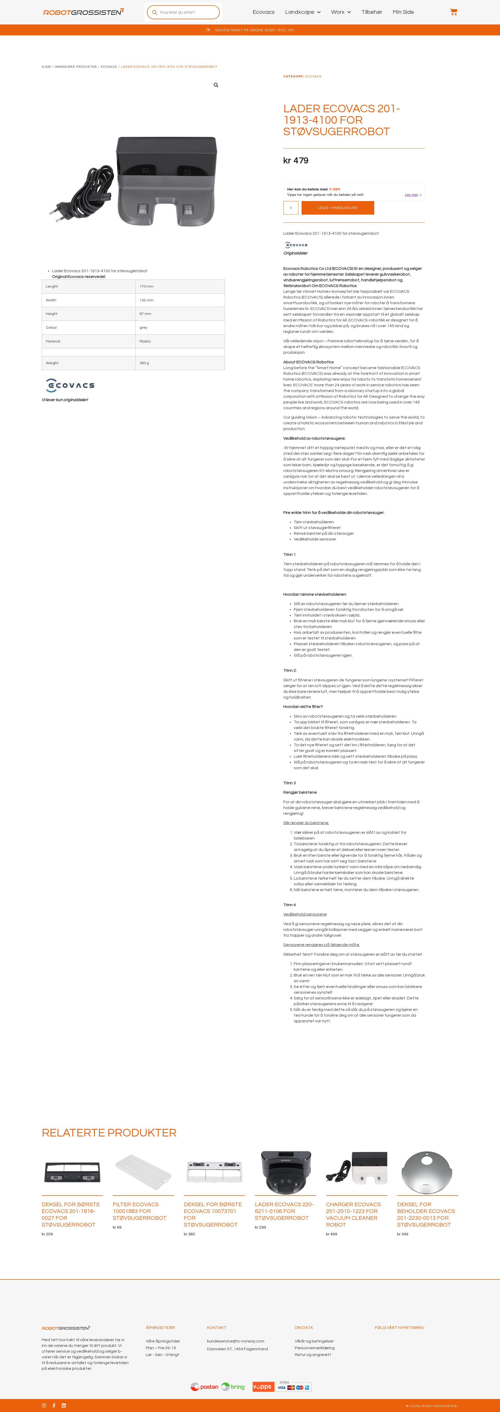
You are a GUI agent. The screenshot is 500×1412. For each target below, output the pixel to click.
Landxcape (299, 12)
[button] (216, 85)
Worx (338, 12)
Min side (403, 12)
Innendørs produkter (76, 67)
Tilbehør (371, 12)
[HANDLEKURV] (451, 12)
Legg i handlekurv (338, 208)
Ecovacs (264, 12)
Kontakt (217, 1328)
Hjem (46, 67)
